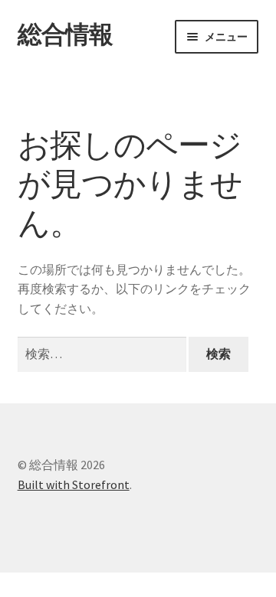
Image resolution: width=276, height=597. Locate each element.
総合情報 (65, 34)
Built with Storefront (74, 484)
